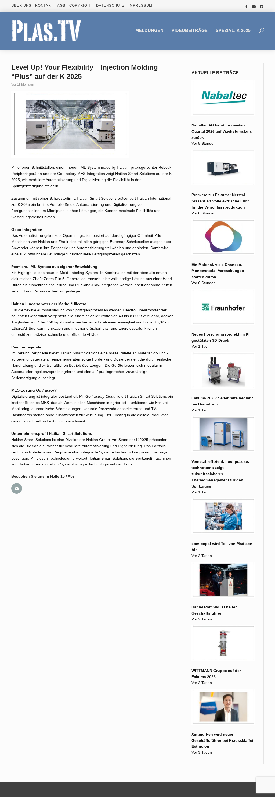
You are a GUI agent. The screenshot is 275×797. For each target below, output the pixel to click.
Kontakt (44, 5)
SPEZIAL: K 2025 (233, 30)
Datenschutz (110, 5)
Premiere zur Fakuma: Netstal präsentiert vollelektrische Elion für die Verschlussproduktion (220, 201)
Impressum (140, 5)
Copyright (80, 5)
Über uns (21, 5)
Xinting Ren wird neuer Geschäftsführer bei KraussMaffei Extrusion (222, 740)
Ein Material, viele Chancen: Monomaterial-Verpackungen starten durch (217, 270)
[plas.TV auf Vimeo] (262, 6)
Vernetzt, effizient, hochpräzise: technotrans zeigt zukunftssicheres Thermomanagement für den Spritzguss (220, 473)
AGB (61, 5)
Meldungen (149, 30)
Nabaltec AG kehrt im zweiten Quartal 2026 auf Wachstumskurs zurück (221, 131)
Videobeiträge (190, 30)
